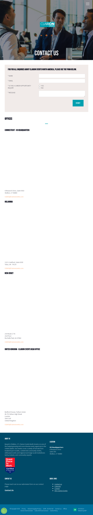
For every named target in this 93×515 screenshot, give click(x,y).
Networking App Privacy (34, 509)
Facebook (46, 35)
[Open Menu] (87, 4)
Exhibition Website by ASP (82, 510)
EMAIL (10, 81)
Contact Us (9, 490)
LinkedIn (41, 35)
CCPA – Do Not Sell (48, 509)
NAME (10, 76)
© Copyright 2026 (15, 509)
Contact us (58, 484)
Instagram (51, 35)
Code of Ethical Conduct (41, 511)
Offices (65, 509)
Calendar (57, 486)
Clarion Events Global (27, 511)
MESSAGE (11, 92)
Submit (78, 103)
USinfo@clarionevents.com (14, 197)
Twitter (36, 35)
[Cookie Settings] (4, 511)
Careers (57, 488)
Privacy (24, 509)
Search (57, 35)
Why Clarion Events (60, 491)
